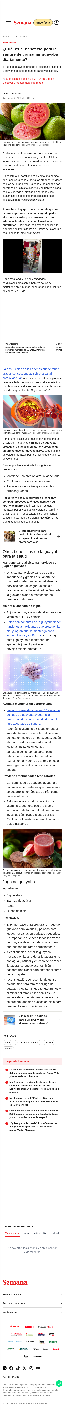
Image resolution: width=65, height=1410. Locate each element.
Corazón (49, 1042)
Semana (7, 36)
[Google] (5, 1368)
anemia (8, 1048)
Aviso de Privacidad (15, 1377)
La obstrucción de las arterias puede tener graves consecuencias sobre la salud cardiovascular (31, 373)
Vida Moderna (22, 36)
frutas (7, 1042)
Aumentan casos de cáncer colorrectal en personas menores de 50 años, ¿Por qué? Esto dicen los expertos (25, 350)
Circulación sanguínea (27, 1042)
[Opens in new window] (11, 1368)
